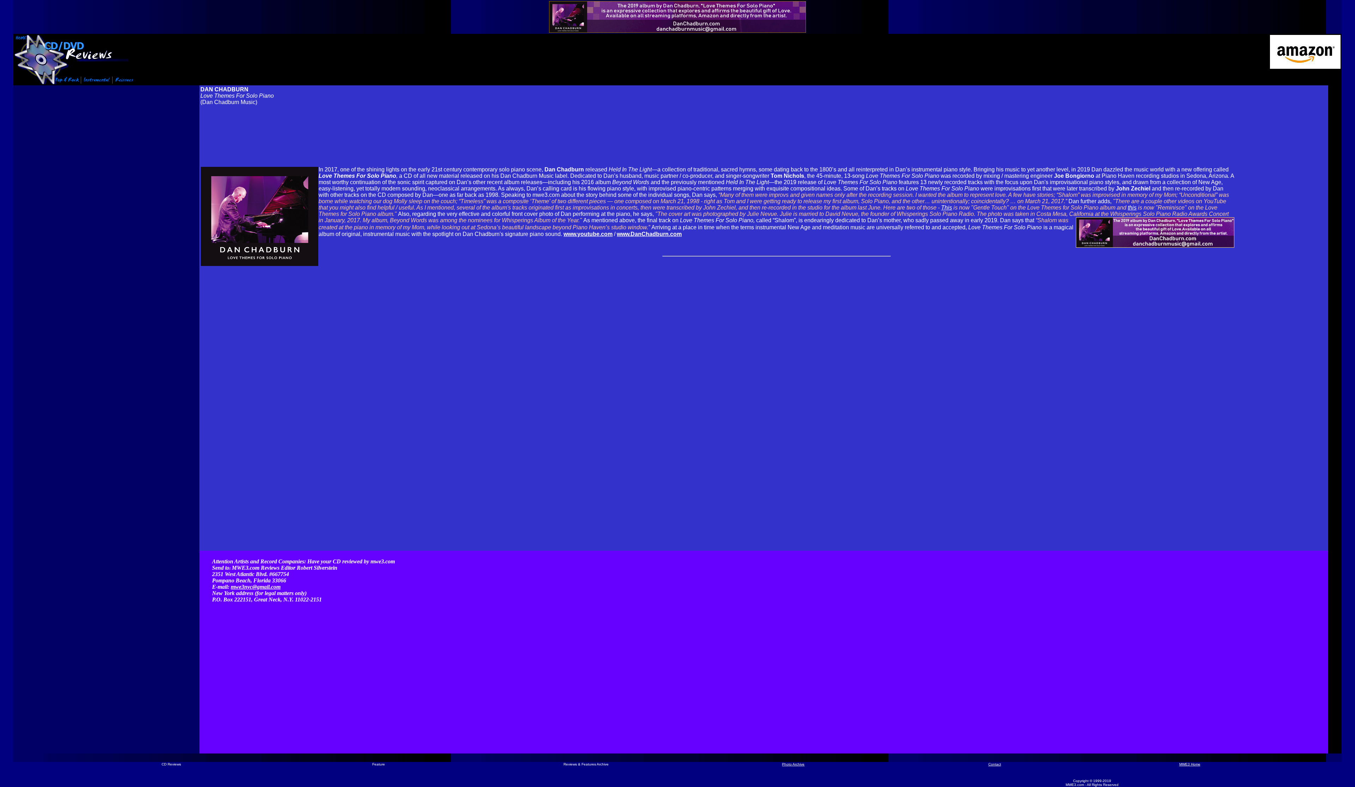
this (1132, 208)
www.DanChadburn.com (649, 234)
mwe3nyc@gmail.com (256, 587)
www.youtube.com (588, 234)
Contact (994, 764)
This (946, 208)
